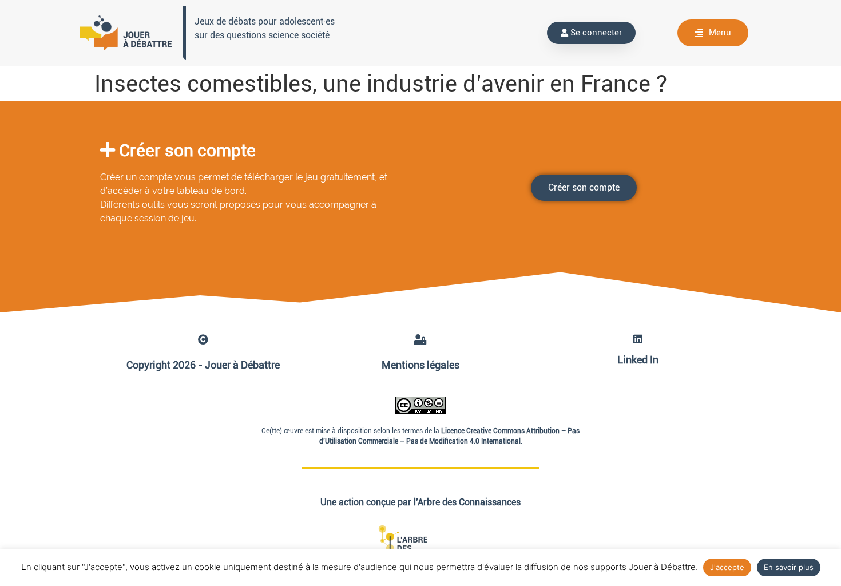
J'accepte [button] (727, 567)
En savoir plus (789, 567)
